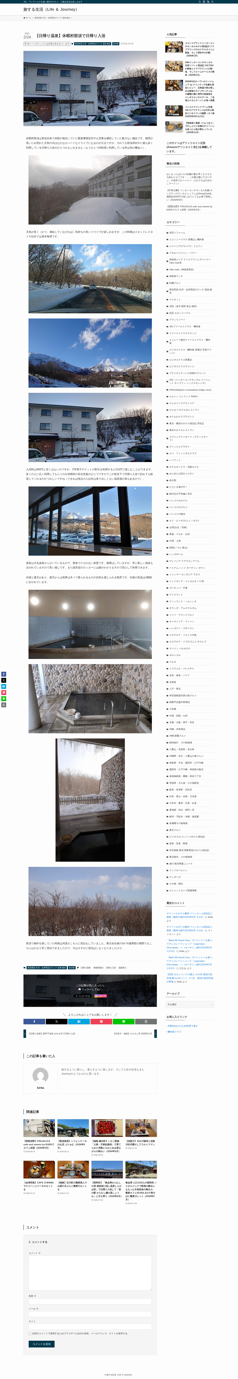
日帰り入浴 (111, 968)
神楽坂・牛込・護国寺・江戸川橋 (186, 762)
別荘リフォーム (177, 232)
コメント (35, 1253)
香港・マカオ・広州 (179, 534)
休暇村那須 (98, 968)
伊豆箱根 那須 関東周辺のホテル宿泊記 (189, 850)
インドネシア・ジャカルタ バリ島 (186, 581)
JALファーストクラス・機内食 (184, 326)
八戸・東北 (175, 688)
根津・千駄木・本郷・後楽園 (184, 816)
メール (33, 1308)
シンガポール (176, 554)
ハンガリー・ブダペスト (181, 628)
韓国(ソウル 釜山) (178, 547)
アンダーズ (175, 877)
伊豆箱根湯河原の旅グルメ (183, 695)
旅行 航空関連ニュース (181, 863)
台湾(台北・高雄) (178, 527)
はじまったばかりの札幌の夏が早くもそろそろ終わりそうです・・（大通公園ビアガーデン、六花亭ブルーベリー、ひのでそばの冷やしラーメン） (189, 179)
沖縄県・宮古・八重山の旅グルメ (186, 756)
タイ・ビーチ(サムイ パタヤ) (184, 520)
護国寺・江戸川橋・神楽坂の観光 (186, 769)
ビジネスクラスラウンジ (181, 366)
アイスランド (176, 594)
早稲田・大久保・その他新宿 (184, 783)
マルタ (172, 662)
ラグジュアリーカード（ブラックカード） (188, 438)
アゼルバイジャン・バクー (183, 253)
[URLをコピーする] (146, 1021)
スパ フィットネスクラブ (183, 453)
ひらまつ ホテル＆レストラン (184, 410)
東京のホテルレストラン (181, 430)
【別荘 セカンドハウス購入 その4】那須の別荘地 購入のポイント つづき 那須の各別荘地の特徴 (190, 978)
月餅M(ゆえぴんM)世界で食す (183, 1026)
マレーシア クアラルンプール (184, 561)
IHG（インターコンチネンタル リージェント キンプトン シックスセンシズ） (189, 381)
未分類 (115, 44)
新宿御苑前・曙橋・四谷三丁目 (185, 776)
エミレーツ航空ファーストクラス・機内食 (189, 341)
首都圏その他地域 (178, 823)
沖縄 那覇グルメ (177, 735)
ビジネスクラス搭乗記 (180, 359)
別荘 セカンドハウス (179, 313)
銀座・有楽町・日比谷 (180, 789)
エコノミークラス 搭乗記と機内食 (186, 239)
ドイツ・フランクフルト (181, 615)
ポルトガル (175, 655)
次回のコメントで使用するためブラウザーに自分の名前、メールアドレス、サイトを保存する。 (81, 1333)
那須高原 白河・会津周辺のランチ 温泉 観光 (92, 44)
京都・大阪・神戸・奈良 (181, 722)
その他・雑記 (176, 883)
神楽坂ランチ (176, 276)
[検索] (212, 2)
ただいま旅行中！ (178, 487)
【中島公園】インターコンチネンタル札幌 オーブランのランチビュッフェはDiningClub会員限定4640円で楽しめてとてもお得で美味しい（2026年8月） (189, 195)
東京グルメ (175, 830)
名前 (32, 1296)
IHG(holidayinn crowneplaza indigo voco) (190, 389)
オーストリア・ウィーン (181, 621)
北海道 (172, 682)
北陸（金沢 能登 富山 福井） (183, 306)
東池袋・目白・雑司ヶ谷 (181, 809)
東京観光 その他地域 (180, 857)
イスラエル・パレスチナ (181, 668)
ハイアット (175, 460)
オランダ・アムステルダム (183, 608)
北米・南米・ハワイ (179, 675)
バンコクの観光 (177, 514)
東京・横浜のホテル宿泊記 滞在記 (186, 423)
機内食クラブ (174, 1031)
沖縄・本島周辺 (177, 729)
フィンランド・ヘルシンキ (183, 601)
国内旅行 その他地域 (180, 742)
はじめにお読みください (181, 473)
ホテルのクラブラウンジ (181, 416)
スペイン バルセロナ (179, 648)
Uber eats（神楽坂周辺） (182, 269)
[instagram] (204, 2)
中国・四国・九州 (178, 715)
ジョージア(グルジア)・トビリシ (186, 246)
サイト (32, 1321)
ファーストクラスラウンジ (183, 333)
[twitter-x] (200, 2)
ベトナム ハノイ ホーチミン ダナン (187, 567)
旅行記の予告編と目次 (180, 493)
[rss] (208, 2)
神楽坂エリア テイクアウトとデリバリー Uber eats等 (190, 261)
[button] (34, 1021)
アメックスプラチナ (179, 446)
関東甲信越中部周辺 (179, 702)
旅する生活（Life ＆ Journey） (51, 9)
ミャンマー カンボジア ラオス (184, 574)
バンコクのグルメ (178, 507)
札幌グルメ (175, 283)
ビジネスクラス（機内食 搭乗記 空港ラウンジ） (190, 351)
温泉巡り (122, 968)
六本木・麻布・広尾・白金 (183, 803)
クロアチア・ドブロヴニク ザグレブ (187, 641)
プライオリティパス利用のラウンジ (187, 373)
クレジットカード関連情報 (183, 890)
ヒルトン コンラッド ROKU (183, 396)
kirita (40, 1087)
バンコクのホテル (178, 500)
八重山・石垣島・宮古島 (181, 749)
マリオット (175, 299)
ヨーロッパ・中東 (178, 588)
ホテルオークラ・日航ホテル (184, 467)
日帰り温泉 (86, 968)
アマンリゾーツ (177, 319)
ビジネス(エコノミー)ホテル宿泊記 (187, 836)
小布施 (172, 709)
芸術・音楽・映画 (178, 843)
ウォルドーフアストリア (181, 403)
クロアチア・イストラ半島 (183, 635)
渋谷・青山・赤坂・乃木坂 (183, 796)
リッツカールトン (178, 870)
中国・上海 (175, 540)
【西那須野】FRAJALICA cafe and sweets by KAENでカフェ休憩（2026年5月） (189, 208)
